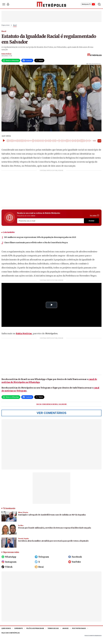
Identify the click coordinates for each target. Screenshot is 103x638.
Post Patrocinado (79, 628)
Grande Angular (23, 538)
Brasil (15, 25)
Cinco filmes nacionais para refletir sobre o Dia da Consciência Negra (36, 242)
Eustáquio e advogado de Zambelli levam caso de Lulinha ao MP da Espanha (52, 515)
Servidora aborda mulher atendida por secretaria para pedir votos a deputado (53, 541)
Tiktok (8, 567)
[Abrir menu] (4, 4)
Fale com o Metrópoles (10, 633)
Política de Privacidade (35, 628)
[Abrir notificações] (8, 4)
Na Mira (20, 525)
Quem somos (6, 628)
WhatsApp (10, 557)
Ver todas (93, 215)
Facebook (77, 557)
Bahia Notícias (6, 54)
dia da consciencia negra (47, 404)
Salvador (63, 404)
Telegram (43, 557)
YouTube (76, 562)
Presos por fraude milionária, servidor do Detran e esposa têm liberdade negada (54, 528)
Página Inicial (6, 25)
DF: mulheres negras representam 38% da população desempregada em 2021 (40, 237)
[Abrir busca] (99, 4)
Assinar (91, 221)
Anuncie (65, 628)
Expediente (18, 628)
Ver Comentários (51, 413)
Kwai (41, 567)
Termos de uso (53, 628)
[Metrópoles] (51, 4)
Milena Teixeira (23, 512)
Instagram (10, 562)
